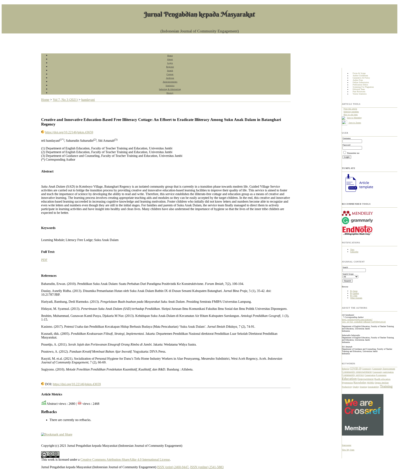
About (170, 59)
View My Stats (348, 450)
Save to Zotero (354, 123)
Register (170, 67)
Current (170, 74)
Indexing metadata (351, 112)
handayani (88, 99)
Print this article (350, 109)
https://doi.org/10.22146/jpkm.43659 (69, 132)
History (170, 93)
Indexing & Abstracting (170, 89)
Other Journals (356, 298)
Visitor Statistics (360, 94)
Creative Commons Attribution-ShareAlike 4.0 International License (125, 459)
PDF (44, 260)
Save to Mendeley (354, 118)
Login (170, 63)
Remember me (353, 153)
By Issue (353, 291)
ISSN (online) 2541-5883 (207, 467)
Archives (170, 78)
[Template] (357, 192)
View (352, 249)
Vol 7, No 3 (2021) (65, 99)
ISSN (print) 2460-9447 (172, 467)
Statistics (170, 85)
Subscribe (354, 252)
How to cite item (351, 114)
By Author (354, 293)
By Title (353, 295)
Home (170, 55)
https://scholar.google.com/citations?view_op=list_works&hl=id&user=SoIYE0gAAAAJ (364, 320)
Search (170, 70)
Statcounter (346, 445)
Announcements (170, 82)
